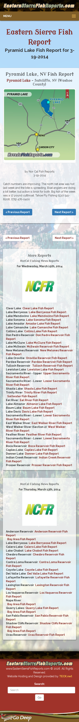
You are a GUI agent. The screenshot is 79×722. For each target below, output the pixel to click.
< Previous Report (18, 212)
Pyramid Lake (18, 80)
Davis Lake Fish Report (37, 411)
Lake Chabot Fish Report (41, 550)
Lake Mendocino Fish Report (49, 315)
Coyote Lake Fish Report (41, 569)
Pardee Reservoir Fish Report (52, 361)
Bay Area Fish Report (21, 539)
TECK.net (65, 676)
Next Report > (64, 212)
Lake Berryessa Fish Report (47, 312)
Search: (39, 683)
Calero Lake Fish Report (40, 546)
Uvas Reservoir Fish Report (46, 634)
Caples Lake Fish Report (41, 449)
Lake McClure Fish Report (43, 342)
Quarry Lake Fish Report (42, 608)
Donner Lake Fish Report (42, 453)
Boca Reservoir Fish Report (46, 446)
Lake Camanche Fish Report (49, 327)
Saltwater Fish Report (22, 396)
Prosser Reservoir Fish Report (52, 465)
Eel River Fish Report (34, 400)
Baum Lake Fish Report (38, 407)
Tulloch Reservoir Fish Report (52, 365)
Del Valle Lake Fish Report (45, 573)
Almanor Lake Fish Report (44, 403)
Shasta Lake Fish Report (40, 388)
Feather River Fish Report (43, 434)
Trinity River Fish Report (40, 392)
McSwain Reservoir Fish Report (48, 346)
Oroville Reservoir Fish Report (46, 358)
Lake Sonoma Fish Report (43, 319)
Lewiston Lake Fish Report (45, 369)
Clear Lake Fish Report (38, 308)
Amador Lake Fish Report (43, 323)
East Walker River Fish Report (52, 423)
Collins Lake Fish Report (40, 331)
